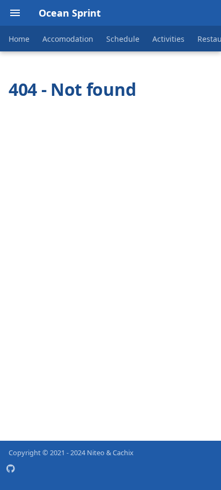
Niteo (96, 452)
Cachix (123, 452)
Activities (168, 39)
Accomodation (67, 39)
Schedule (122, 39)
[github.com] (15, 472)
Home (19, 39)
